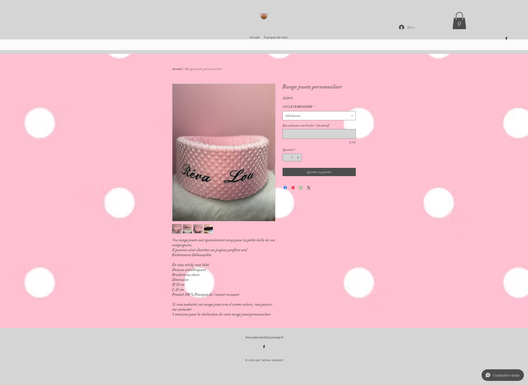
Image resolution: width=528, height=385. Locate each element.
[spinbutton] (292, 157)
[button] (459, 20)
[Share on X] (308, 187)
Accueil (177, 69)
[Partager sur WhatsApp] (300, 187)
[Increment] (298, 157)
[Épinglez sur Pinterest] (293, 187)
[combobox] (319, 115)
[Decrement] (285, 157)
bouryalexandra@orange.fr (264, 337)
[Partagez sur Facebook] (285, 187)
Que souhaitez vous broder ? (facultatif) (306, 125)
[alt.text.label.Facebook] (506, 38)
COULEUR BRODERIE (299, 106)
